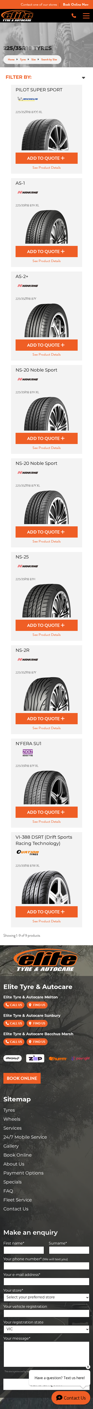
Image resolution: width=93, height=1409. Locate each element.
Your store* (13, 1291)
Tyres (9, 1110)
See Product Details (47, 167)
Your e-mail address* (21, 1275)
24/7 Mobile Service (25, 1137)
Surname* (58, 1243)
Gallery (11, 1146)
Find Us (39, 1005)
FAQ (8, 1191)
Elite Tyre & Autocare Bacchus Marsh (38, 1034)
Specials (12, 1182)
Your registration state (23, 1322)
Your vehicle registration (25, 1307)
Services (12, 1128)
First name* (13, 1243)
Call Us (16, 1005)
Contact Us (15, 1209)
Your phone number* (35, 1259)
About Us (13, 1164)
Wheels (11, 1119)
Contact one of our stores (39, 4)
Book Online (17, 1155)
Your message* (16, 1339)
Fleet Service (17, 1200)
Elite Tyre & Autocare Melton (30, 997)
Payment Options (23, 1173)
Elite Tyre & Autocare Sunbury (31, 1016)
